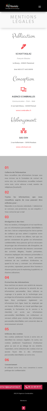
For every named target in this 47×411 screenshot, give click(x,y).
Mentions (23, 400)
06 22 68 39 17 (34, 387)
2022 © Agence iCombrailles (23, 393)
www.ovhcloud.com (23, 147)
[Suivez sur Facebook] (23, 408)
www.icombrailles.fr (23, 110)
